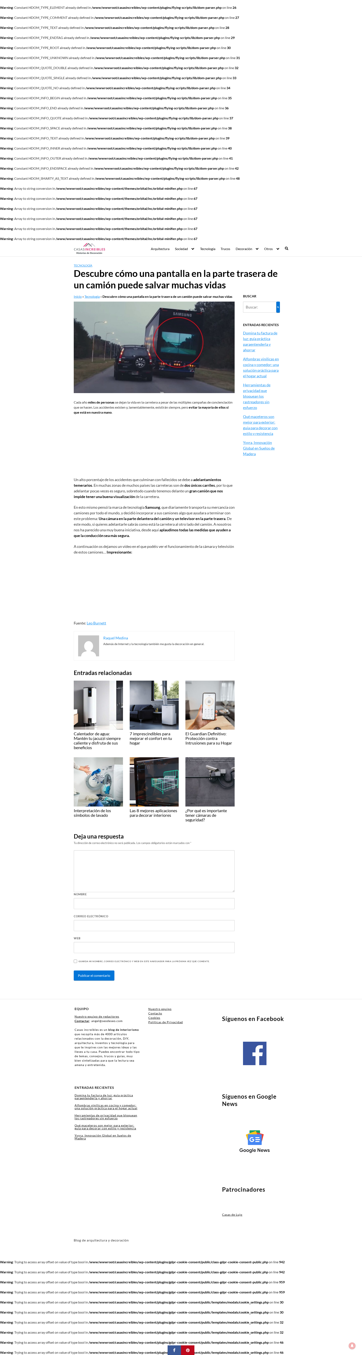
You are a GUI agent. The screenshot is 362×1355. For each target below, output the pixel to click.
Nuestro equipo (160, 1009)
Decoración (244, 249)
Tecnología (207, 249)
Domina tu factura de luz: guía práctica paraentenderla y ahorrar (104, 1096)
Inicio (78, 296)
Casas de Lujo (232, 1214)
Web (77, 938)
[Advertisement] (154, 446)
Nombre (80, 894)
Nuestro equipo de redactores (97, 1016)
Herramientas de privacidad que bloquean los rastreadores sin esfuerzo (256, 396)
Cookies (154, 1017)
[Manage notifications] (352, 1345)
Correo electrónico (91, 916)
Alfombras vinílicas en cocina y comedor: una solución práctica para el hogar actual (106, 1106)
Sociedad (181, 249)
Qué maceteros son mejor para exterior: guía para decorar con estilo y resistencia (105, 1127)
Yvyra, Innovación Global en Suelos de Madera (259, 448)
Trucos (225, 249)
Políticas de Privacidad (165, 1022)
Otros (268, 249)
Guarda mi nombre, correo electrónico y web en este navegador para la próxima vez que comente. (144, 961)
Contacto (155, 1013)
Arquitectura (160, 249)
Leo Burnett (96, 623)
